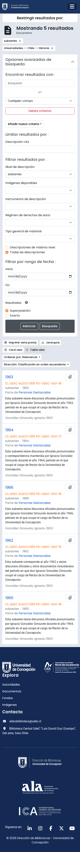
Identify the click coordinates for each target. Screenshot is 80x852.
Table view (37, 350)
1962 (9, 540)
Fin (7, 285)
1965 (9, 598)
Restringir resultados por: (40, 18)
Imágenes (9, 705)
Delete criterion (40, 111)
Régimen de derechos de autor (28, 215)
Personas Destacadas (35, 392)
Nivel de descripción (20, 167)
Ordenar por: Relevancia (21, 357)
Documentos (11, 691)
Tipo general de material (23, 231)
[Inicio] (17, 6)
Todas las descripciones (27, 252)
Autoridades (11, 684)
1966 (9, 487)
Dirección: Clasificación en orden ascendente (35, 364)
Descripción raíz (17, 142)
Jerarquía (52, 342)
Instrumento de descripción (25, 199)
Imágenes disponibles (21, 183)
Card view (15, 350)
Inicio (9, 269)
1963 (9, 377)
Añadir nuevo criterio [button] (23, 124)
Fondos (7, 698)
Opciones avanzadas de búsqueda (28, 62)
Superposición (20, 310)
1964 (9, 430)
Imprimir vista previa (22, 342)
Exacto (15, 315)
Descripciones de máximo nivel (32, 247)
